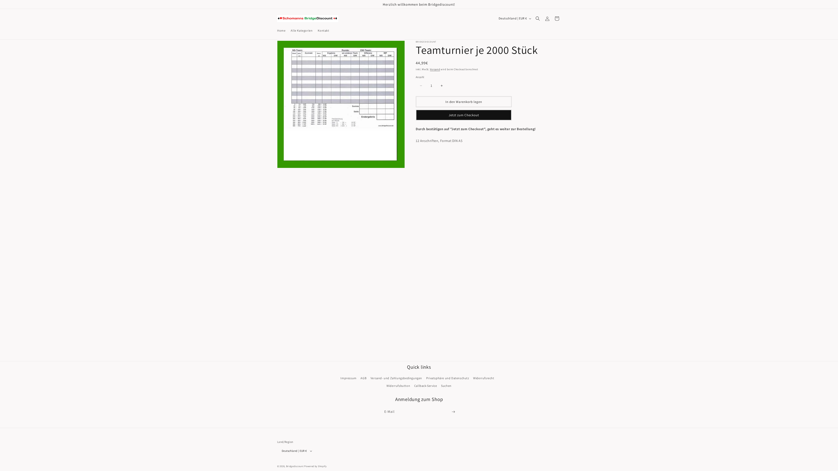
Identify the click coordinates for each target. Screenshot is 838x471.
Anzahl (420, 77)
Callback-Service (425, 386)
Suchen (446, 386)
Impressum (348, 378)
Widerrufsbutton (398, 386)
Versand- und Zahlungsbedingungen (396, 378)
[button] (538, 18)
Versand (435, 69)
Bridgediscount (295, 466)
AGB (363, 378)
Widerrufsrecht (483, 378)
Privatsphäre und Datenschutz (447, 378)
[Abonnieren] (453, 412)
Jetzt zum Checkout (464, 115)
